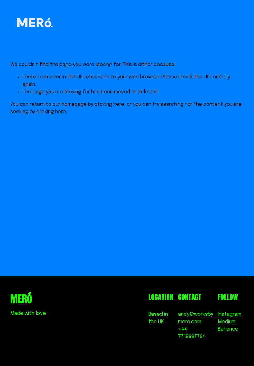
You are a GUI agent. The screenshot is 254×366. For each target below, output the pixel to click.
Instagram (229, 314)
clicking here (109, 104)
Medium (227, 321)
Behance (228, 329)
